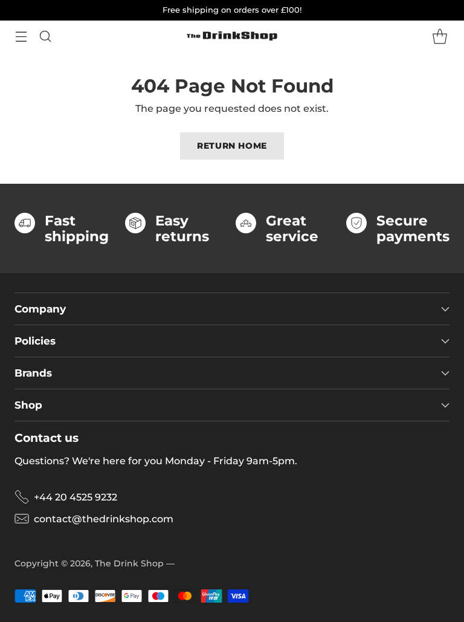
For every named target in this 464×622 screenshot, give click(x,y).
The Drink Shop (129, 563)
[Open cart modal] (439, 36)
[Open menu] (20, 36)
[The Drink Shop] (232, 36)
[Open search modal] (45, 36)
